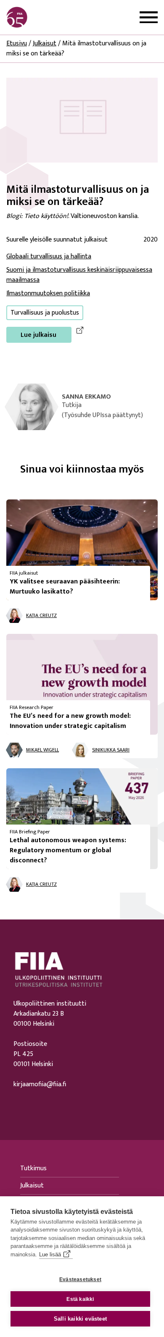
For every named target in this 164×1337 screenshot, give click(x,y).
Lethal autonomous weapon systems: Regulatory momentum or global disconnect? (68, 850)
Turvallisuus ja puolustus (45, 312)
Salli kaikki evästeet (80, 1319)
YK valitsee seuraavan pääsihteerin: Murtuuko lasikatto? (65, 586)
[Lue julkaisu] (82, 120)
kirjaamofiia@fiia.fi (39, 1085)
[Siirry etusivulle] (46, 17)
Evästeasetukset (80, 1279)
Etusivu (16, 43)
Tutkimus (33, 1168)
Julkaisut (44, 43)
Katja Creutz (41, 615)
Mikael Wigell (42, 750)
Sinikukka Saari (111, 750)
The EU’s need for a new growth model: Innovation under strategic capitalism (70, 721)
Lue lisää (50, 1254)
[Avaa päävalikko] (149, 17)
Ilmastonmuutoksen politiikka (48, 293)
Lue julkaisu (38, 335)
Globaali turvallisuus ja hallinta (48, 256)
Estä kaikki (80, 1299)
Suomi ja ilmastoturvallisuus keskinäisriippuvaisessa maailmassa (79, 275)
